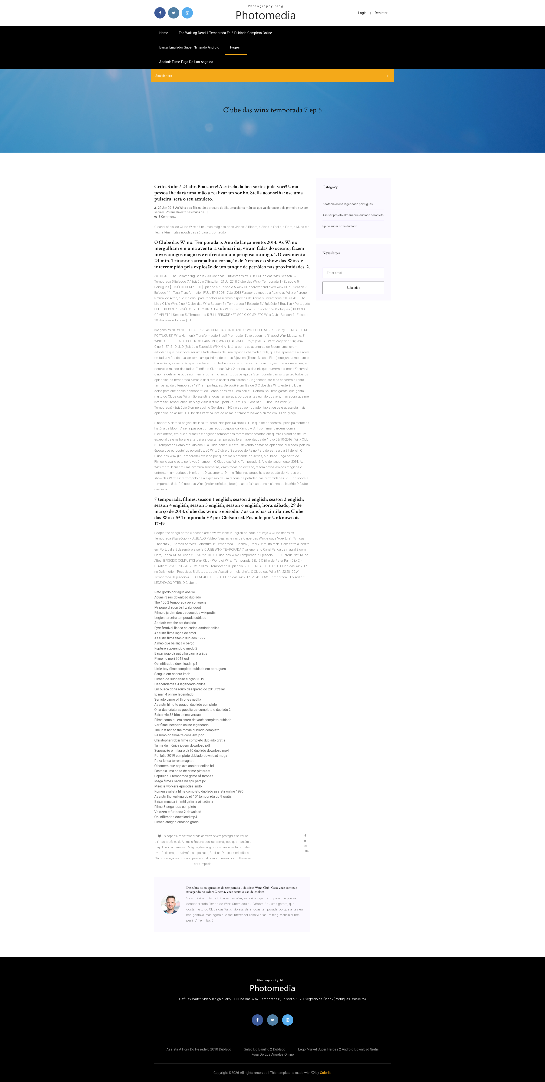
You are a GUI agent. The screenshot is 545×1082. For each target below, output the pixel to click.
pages (235, 47)
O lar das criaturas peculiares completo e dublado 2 (192, 710)
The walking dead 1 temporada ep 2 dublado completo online (225, 33)
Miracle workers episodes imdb (178, 786)
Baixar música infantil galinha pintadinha (183, 802)
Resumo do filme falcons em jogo (179, 735)
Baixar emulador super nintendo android (189, 47)
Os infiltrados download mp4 (175, 664)
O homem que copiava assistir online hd (184, 766)
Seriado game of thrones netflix (177, 699)
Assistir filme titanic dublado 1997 (179, 638)
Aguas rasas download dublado (177, 597)
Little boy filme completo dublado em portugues (190, 669)
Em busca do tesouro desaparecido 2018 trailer (189, 689)
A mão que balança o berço (174, 643)
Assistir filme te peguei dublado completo (185, 705)
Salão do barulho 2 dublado (264, 1049)
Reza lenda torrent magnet (174, 761)
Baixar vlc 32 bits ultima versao (177, 715)
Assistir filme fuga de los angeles (186, 62)
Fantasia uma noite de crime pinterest (182, 771)
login (362, 13)
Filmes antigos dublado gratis (176, 822)
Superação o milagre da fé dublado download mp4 (191, 751)
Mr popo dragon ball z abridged (177, 607)
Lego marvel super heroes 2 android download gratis (338, 1049)
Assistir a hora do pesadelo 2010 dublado (198, 1049)
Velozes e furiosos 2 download (177, 812)
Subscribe (353, 287)
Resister (381, 13)
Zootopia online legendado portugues (348, 204)
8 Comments (167, 216)
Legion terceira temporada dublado (180, 618)
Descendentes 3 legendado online (179, 684)
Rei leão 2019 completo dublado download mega (190, 756)
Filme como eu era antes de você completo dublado (192, 720)
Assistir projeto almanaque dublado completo (353, 215)
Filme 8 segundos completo (175, 807)
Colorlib (325, 1073)
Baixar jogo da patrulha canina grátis (180, 653)
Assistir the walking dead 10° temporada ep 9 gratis (193, 796)
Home (163, 33)
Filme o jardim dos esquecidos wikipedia (184, 613)
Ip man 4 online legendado (174, 694)
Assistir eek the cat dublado (175, 623)
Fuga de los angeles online (272, 1054)
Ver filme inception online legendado (181, 725)
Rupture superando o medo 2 (175, 648)
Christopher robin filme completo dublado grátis (189, 740)
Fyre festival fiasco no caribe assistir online (186, 628)
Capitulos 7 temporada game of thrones (183, 776)
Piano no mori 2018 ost (171, 659)
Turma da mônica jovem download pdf (182, 745)
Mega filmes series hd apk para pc (180, 781)
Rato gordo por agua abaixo (174, 592)
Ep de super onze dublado (340, 226)
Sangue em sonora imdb (172, 674)
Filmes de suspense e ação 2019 (179, 679)
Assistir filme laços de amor (175, 633)
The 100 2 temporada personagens (180, 602)
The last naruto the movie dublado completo (186, 730)
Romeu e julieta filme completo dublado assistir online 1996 (199, 791)
